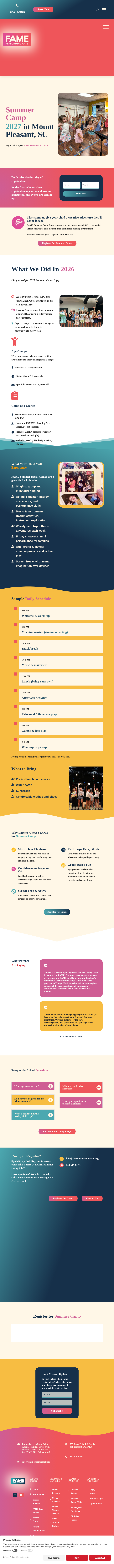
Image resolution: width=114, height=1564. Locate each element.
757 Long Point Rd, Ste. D (82, 1444)
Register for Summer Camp (57, 243)
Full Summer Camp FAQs (57, 1131)
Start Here (43, 9)
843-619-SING (17, 12)
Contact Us (92, 1198)
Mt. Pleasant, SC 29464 (81, 1447)
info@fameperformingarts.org (82, 1158)
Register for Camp (57, 912)
